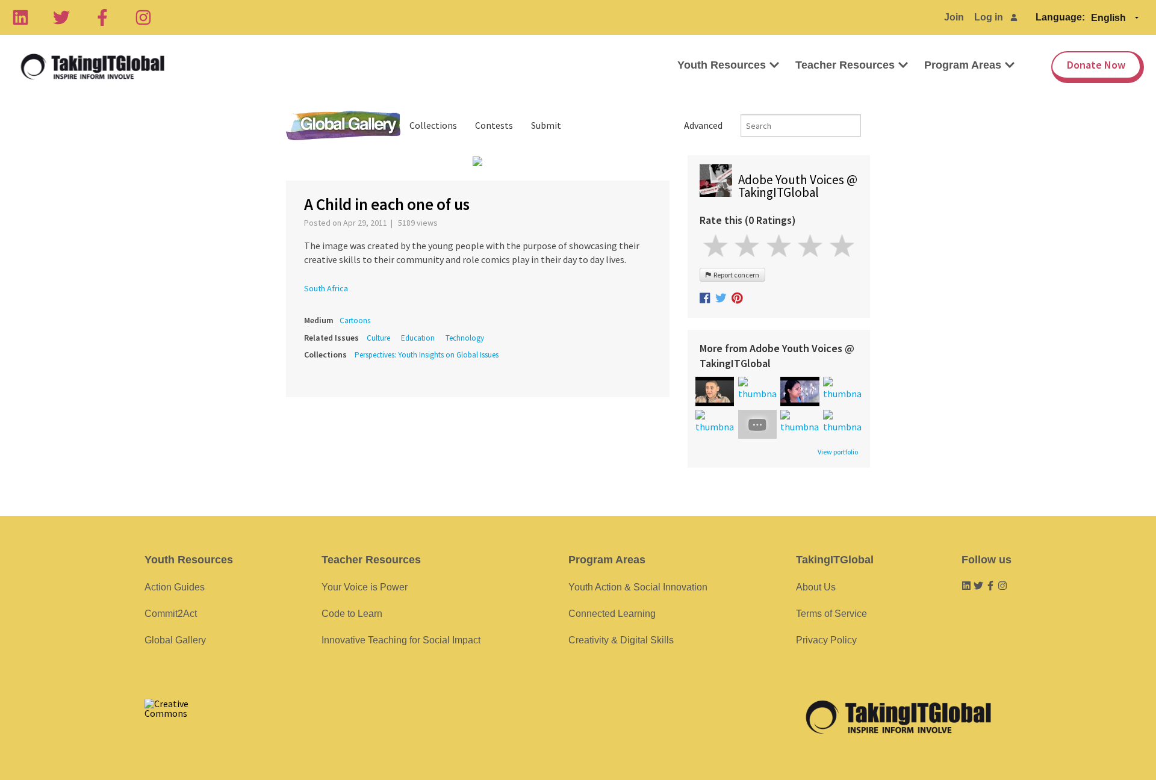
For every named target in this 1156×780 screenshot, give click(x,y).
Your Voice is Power (365, 587)
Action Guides (174, 587)
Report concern (735, 274)
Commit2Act (170, 613)
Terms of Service (831, 613)
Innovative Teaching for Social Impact (401, 640)
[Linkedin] (20, 17)
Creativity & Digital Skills (621, 640)
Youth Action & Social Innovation (637, 587)
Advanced (703, 125)
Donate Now (1096, 65)
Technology (465, 338)
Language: (1060, 17)
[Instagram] (143, 17)
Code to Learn (352, 613)
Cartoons (355, 320)
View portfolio (838, 452)
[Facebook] (102, 17)
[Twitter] (61, 17)
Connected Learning (612, 613)
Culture (378, 338)
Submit (546, 125)
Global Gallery (343, 125)
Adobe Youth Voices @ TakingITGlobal (797, 186)
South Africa (326, 288)
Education (418, 338)
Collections (433, 125)
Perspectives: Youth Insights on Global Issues (427, 355)
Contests (494, 125)
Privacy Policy (826, 640)
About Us (816, 587)
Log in (988, 17)
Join (954, 17)
